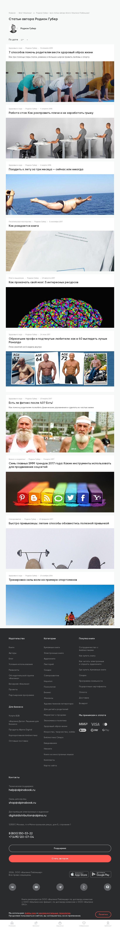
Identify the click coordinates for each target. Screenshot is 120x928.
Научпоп (48, 681)
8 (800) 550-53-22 (21, 833)
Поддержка (60, 848)
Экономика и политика (55, 721)
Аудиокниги (49, 659)
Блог (11, 659)
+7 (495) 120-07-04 (21, 837)
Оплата (83, 692)
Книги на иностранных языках (59, 754)
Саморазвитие (51, 676)
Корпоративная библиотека (23, 735)
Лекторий (49, 664)
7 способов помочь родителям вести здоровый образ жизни (51, 52)
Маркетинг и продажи (55, 715)
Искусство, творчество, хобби (59, 732)
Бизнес (47, 692)
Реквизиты (14, 670)
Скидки (47, 670)
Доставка (84, 698)
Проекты (13, 690)
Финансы (48, 698)
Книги (11, 647)
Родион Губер (28, 28)
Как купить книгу (87, 656)
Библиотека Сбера (53, 737)
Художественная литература (58, 704)
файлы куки (30, 913)
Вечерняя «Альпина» (19, 684)
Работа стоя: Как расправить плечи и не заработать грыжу (51, 113)
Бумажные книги (52, 647)
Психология (49, 687)
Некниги (48, 749)
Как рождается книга (24, 226)
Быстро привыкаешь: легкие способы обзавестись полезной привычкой (59, 523)
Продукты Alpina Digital (20, 730)
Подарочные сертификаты (92, 687)
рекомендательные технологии (54, 913)
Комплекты (49, 760)
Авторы (12, 653)
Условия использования (21, 664)
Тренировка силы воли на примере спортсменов (43, 580)
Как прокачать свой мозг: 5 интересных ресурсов (43, 282)
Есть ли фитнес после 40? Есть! (31, 403)
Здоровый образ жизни (55, 726)
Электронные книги (54, 653)
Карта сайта (50, 766)
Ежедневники (50, 743)
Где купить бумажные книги (92, 670)
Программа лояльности (91, 681)
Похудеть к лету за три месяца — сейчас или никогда (46, 169)
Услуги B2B (14, 716)
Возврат (83, 703)
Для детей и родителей (56, 709)
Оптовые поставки (18, 741)
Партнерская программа (21, 695)
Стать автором (60, 859)
